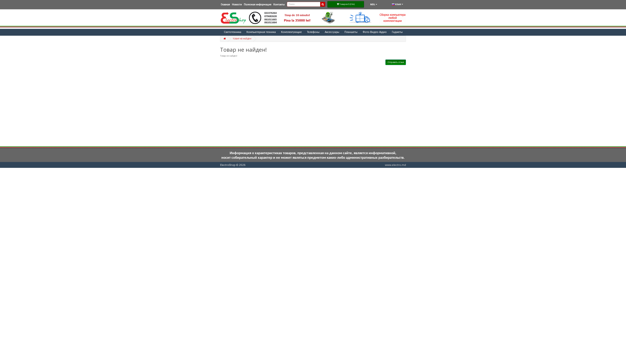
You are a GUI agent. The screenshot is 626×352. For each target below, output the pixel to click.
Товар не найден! (242, 38)
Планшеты (351, 32)
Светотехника (232, 32)
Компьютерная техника (261, 32)
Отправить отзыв (396, 62)
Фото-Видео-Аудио (375, 32)
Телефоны (313, 32)
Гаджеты (397, 32)
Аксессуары (332, 32)
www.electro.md (395, 165)
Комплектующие (291, 32)
